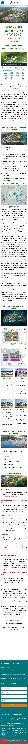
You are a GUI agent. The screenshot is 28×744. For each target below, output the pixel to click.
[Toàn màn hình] (25, 64)
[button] (14, 59)
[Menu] (2, 2)
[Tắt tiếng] (22, 64)
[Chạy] (3, 64)
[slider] (12, 64)
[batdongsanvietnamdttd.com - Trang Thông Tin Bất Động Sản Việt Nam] (14, 3)
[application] (14, 59)
